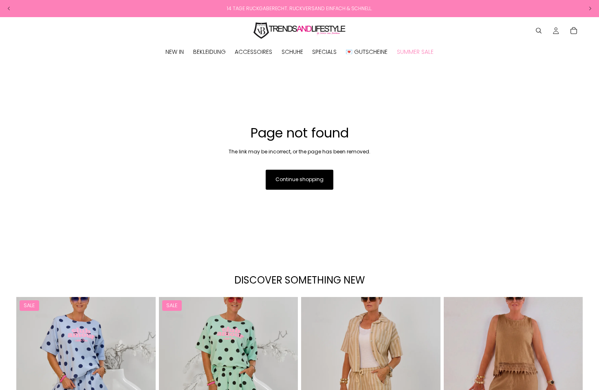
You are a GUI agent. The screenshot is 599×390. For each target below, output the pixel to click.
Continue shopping (299, 179)
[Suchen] (539, 31)
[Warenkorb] (574, 31)
